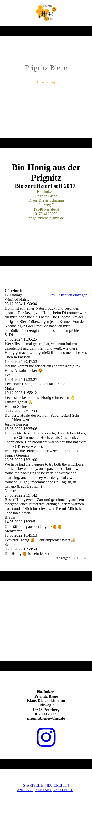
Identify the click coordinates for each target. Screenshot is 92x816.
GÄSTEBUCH (63, 790)
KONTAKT (43, 790)
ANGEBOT (25, 790)
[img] (46, 13)
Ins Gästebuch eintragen (68, 295)
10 (78, 558)
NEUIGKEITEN (57, 785)
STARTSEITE (33, 785)
